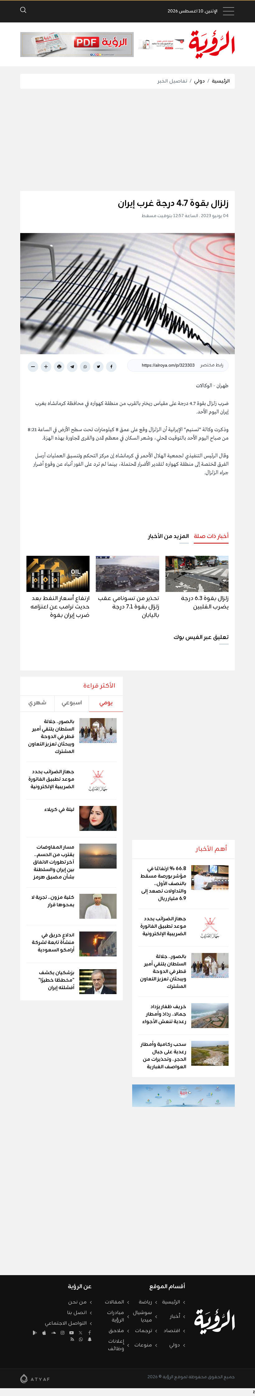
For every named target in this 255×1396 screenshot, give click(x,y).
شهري (37, 703)
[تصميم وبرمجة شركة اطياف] (34, 1378)
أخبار (175, 1317)
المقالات (114, 1302)
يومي (106, 703)
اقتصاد (172, 1331)
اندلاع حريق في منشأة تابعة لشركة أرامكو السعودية (53, 942)
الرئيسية (221, 81)
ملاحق (116, 1331)
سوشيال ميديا (142, 1316)
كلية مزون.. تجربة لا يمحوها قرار (52, 901)
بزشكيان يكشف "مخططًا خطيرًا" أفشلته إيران (56, 980)
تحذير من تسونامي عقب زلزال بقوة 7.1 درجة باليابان (128, 607)
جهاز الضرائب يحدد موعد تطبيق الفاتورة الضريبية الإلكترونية (163, 926)
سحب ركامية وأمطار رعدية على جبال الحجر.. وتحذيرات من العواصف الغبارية (163, 1056)
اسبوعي (72, 703)
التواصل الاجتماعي (66, 1323)
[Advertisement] (117, 139)
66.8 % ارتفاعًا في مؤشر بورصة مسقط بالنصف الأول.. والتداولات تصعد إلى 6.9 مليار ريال (163, 884)
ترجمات (143, 1331)
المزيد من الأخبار (168, 536)
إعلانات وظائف (116, 1345)
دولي (199, 81)
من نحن (77, 1302)
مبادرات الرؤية (115, 1316)
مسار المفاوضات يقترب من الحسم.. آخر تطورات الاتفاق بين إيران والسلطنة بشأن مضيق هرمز (53, 862)
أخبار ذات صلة (211, 536)
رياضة (145, 1302)
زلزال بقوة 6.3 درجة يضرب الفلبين (205, 603)
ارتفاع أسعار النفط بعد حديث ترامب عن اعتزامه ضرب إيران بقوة (60, 607)
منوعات (143, 1345)
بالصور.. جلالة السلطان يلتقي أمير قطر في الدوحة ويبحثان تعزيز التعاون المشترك (163, 972)
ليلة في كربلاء (59, 810)
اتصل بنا (77, 1313)
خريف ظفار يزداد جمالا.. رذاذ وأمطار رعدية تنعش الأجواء (164, 1014)
